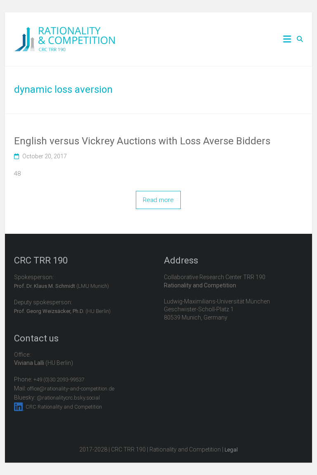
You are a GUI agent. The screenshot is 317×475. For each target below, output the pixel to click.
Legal (231, 450)
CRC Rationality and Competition (64, 407)
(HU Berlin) (62, 311)
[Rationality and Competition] (64, 31)
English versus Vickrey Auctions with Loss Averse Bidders (142, 141)
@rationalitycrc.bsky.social (68, 398)
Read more (158, 200)
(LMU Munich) (61, 286)
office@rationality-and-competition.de (70, 389)
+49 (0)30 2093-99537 (58, 379)
